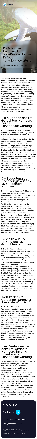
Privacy (13, 433)
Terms (18, 433)
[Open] (32, 4)
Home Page (8, 419)
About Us (6, 433)
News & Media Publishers (13, 44)
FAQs (24, 419)
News (17, 419)
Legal (23, 433)
